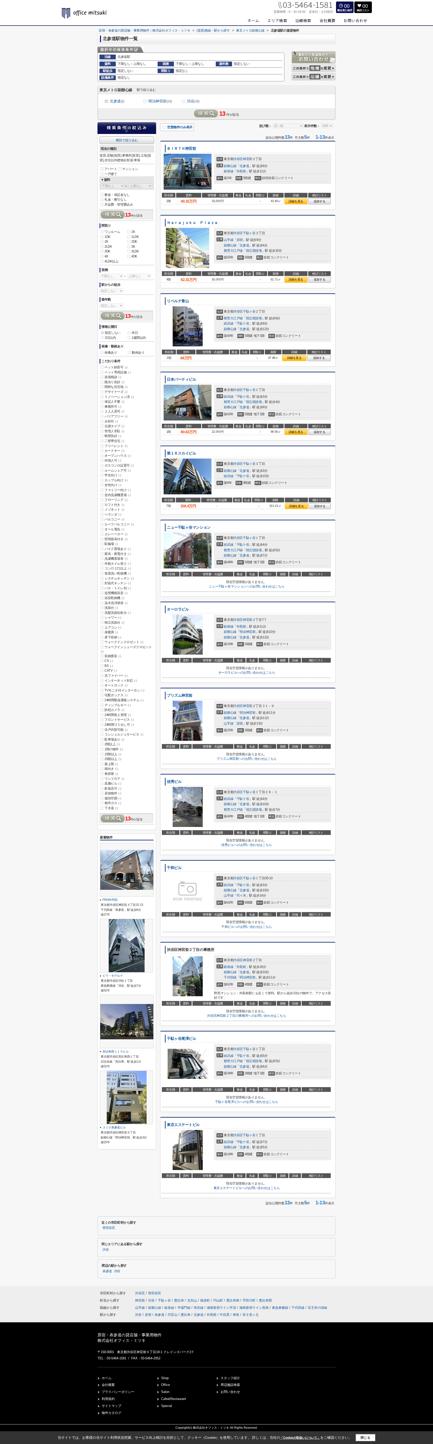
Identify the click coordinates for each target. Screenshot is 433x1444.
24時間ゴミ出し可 (119, 725)
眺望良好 (112, 436)
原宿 (240, 240)
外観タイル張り (117, 563)
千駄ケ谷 (243, 323)
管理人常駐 (114, 431)
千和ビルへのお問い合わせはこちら (246, 927)
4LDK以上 (111, 261)
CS (108, 661)
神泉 (236, 1315)
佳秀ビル (174, 782)
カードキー (114, 451)
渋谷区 (238, 159)
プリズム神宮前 (179, 695)
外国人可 (112, 460)
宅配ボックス (116, 695)
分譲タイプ (114, 426)
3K (133, 246)
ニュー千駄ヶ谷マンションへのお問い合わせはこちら (246, 586)
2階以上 (112, 744)
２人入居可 (114, 411)
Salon (165, 1392)
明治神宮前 (160, 101)
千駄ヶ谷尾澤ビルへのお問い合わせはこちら (246, 1102)
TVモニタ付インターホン (124, 690)
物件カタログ (111, 1413)
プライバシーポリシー (118, 1392)
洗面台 (111, 608)
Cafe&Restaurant (173, 1399)
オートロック (116, 685)
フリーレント (116, 446)
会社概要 (108, 1385)
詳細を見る (296, 201)
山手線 (228, 240)
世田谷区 (108, 1228)
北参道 (117, 101)
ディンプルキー (117, 705)
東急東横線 (280, 1308)
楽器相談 (112, 377)
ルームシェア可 (117, 470)
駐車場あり (114, 739)
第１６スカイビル (181, 453)
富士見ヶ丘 (251, 1315)
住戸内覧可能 (116, 730)
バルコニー (114, 519)
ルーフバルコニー (119, 524)
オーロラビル (178, 609)
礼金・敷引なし (115, 199)
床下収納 (112, 637)
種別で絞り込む (127, 140)
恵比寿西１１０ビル (115, 1051)
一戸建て (110, 174)
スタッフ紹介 (230, 1378)
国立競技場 (254, 250)
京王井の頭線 (317, 1308)
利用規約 (108, 1399)
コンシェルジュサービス (123, 734)
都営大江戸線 (233, 250)
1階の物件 (113, 749)
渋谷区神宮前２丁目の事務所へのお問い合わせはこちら (246, 1016)
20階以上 (112, 759)
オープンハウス (117, 456)
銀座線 (228, 171)
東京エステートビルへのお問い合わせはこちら (246, 1188)
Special (166, 1406)
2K (106, 241)
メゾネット (114, 509)
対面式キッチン (117, 583)
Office (165, 1385)
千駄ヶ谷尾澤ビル (181, 1039)
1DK (107, 237)
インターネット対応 (120, 680)
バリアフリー (116, 416)
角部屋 (111, 774)
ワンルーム (112, 232)
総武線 (228, 323)
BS (108, 666)
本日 (135, 333)
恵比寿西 (265, 1300)
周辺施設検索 (230, 1385)
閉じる (365, 1437)
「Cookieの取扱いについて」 (300, 1437)
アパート (110, 169)
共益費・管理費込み (118, 204)
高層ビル (112, 783)
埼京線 (199, 1308)
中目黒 (225, 1315)
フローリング (116, 500)
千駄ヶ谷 (249, 233)
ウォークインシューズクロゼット (126, 649)
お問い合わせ (230, 1392)
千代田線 (230, 977)
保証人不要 (114, 401)
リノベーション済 (119, 397)
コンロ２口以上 (117, 568)
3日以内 (110, 338)
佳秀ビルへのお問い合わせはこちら (246, 845)
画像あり (110, 352)
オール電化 (114, 529)
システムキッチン (119, 578)
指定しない (113, 333)
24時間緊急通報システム (123, 700)
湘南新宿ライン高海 (254, 1308)
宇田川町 (250, 1300)
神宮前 (247, 159)
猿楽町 (205, 1300)
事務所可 (112, 406)
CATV (110, 670)
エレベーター (116, 534)
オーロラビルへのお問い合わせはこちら (246, 672)
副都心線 (230, 166)
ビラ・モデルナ (112, 975)
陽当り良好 (114, 382)
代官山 (172, 1315)
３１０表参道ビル (114, 1127)
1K (133, 232)
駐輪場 (111, 544)
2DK (134, 241)
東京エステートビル (183, 1125)
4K (106, 256)
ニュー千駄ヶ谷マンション (189, 527)
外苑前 (241, 171)
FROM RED (110, 900)
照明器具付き (116, 539)
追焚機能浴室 (116, 593)
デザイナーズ (116, 392)
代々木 (241, 895)
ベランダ (112, 514)
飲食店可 (112, 788)
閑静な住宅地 (116, 387)
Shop (165, 1378)
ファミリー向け (117, 490)
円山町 (218, 1300)
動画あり (138, 352)
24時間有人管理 (117, 715)
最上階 (111, 764)
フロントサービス (119, 719)
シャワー (112, 617)
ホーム (107, 1378)
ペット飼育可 (116, 367)
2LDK (108, 246)
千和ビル (174, 868)
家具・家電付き (117, 554)
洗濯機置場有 (116, 558)
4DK (134, 256)
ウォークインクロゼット (123, 642)
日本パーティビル (181, 379)
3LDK (135, 251)
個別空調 (112, 798)
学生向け (112, 475)
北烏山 (192, 1300)
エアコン (112, 627)
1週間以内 (139, 338)
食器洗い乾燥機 (117, 573)
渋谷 (193, 101)
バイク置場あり (117, 549)
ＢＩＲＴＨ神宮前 (181, 149)
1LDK (135, 237)
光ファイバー (116, 675)
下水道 (111, 808)
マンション (130, 169)
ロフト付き (114, 505)
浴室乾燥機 (114, 598)
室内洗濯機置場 (117, 495)
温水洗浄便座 (116, 603)
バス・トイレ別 (117, 588)
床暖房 (111, 632)
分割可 (111, 421)
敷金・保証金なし (117, 195)
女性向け (112, 485)
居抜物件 (112, 793)
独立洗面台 (114, 622)
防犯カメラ (114, 710)
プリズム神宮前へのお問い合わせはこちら (246, 759)
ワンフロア (114, 779)
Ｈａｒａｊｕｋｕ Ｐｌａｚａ (192, 223)
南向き (111, 769)
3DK (107, 251)
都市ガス (112, 803)
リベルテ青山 (178, 301)
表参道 (107, 1271)
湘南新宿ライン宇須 (222, 1308)
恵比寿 (179, 1300)
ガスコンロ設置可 (119, 465)
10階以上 (112, 754)
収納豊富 (112, 656)
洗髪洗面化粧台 (117, 613)
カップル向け (116, 480)
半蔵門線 (184, 1308)
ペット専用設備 (117, 372)
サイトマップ (111, 1406)
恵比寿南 (233, 1300)
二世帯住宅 (114, 441)
